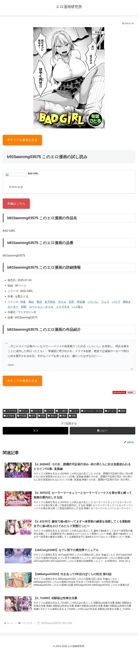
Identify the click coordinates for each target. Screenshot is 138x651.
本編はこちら (16, 203)
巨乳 (71, 301)
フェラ (105, 301)
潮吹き (127, 301)
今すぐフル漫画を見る (22, 140)
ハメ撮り (77, 306)
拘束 (23, 301)
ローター (13, 306)
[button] (102, 431)
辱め (31, 301)
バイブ (116, 301)
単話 (39, 301)
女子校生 (50, 301)
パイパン (93, 301)
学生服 (81, 301)
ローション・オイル (41, 306)
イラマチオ (63, 306)
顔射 (23, 306)
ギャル (62, 301)
